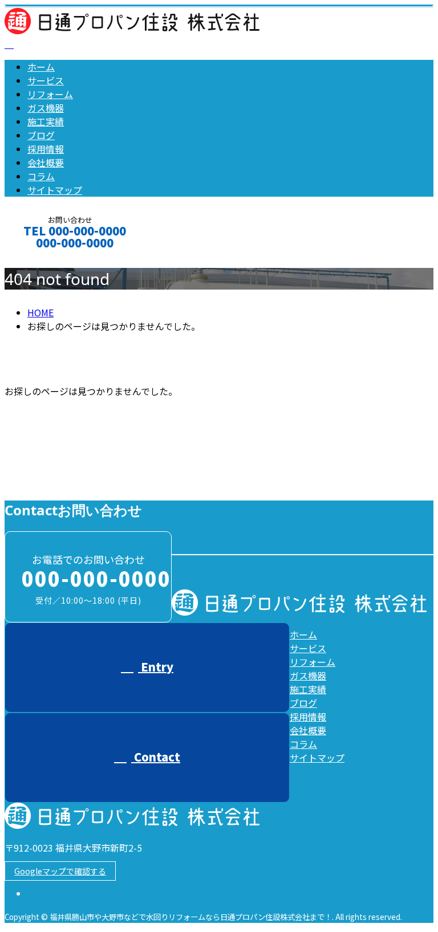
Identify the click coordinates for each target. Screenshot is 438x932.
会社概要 (45, 162)
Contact (44, 258)
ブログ (41, 135)
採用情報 (45, 149)
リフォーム (50, 94)
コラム (41, 176)
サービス (45, 80)
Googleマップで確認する (60, 871)
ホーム (41, 67)
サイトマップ (54, 190)
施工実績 (45, 121)
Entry (155, 666)
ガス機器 (45, 108)
